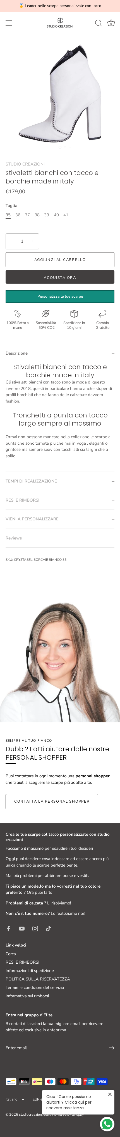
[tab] (60, 417)
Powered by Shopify (68, 1114)
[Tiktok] (48, 928)
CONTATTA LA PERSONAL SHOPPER (52, 801)
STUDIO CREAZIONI (25, 164)
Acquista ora (60, 277)
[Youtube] (22, 928)
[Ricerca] (98, 24)
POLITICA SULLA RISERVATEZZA (38, 979)
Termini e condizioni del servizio (35, 987)
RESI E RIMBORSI (22, 962)
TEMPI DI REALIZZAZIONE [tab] (31, 481)
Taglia (11, 205)
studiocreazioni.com (34, 1114)
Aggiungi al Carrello (60, 259)
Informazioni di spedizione (30, 970)
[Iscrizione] (111, 1048)
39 (46, 214)
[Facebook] (8, 928)
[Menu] (9, 23)
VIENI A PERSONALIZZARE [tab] (32, 519)
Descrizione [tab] (17, 353)
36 (17, 214)
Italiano (11, 1099)
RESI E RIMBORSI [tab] (22, 500)
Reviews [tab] (14, 538)
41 (65, 214)
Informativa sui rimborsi (27, 996)
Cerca (11, 954)
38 (37, 214)
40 (56, 214)
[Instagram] (35, 928)
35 (8, 214)
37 (27, 214)
